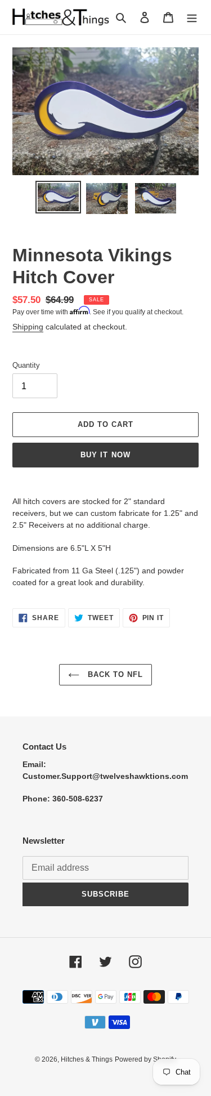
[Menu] (192, 17)
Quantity (26, 365)
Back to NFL (114, 674)
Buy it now (105, 455)
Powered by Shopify (145, 1059)
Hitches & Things (87, 1059)
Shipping (27, 326)
